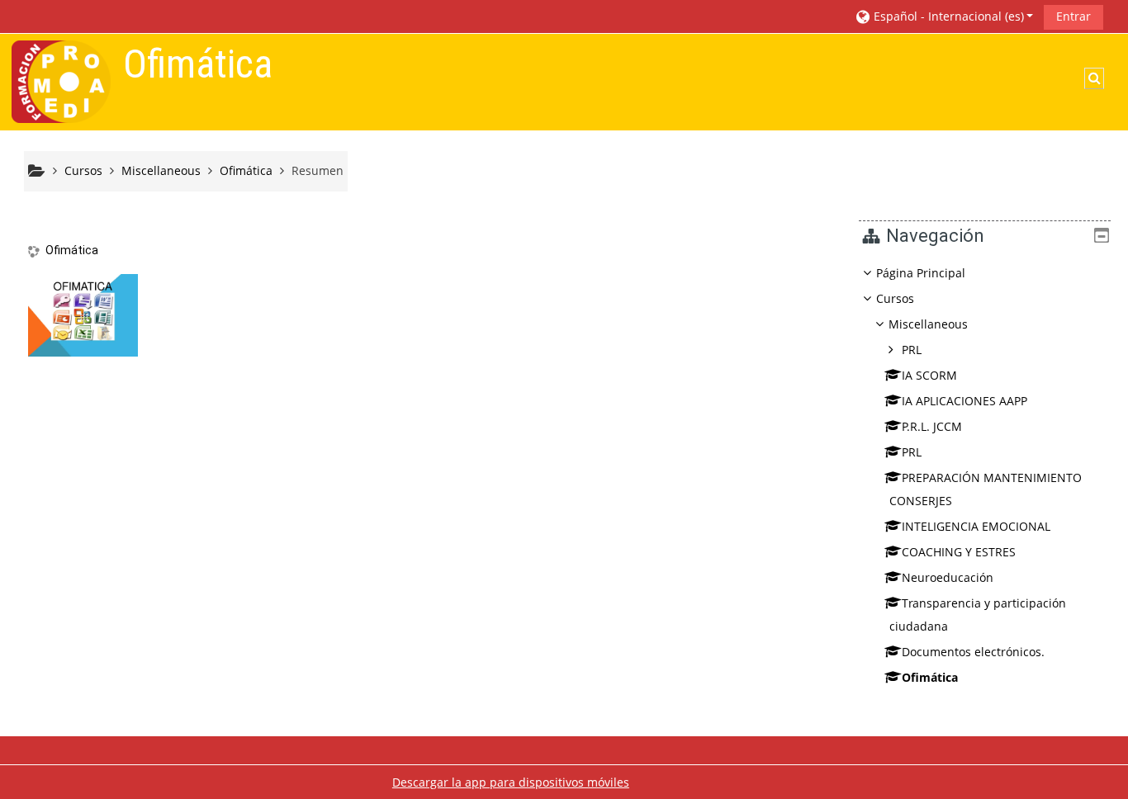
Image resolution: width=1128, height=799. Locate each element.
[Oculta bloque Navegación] (1101, 235)
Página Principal (920, 273)
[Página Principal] (61, 80)
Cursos (895, 298)
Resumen (317, 170)
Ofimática (71, 250)
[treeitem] (984, 475)
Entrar (1073, 16)
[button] (943, 16)
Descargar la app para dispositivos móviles (510, 782)
